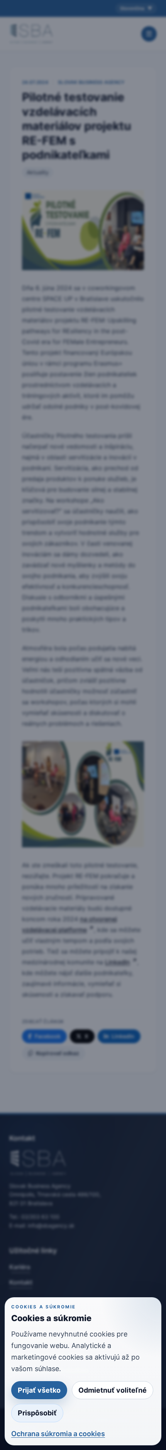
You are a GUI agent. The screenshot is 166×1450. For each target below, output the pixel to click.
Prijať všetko (39, 1390)
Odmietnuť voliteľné (112, 1390)
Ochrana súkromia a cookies (58, 1434)
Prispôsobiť (37, 1413)
